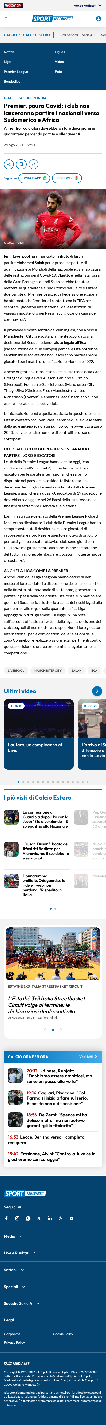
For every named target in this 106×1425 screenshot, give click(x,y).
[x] (38, 1218)
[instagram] (17, 1218)
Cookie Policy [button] (63, 1334)
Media (9, 1236)
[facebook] (6, 1218)
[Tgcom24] (13, 5)
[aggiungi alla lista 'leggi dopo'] (21, 164)
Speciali (11, 1286)
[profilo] (98, 18)
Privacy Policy (14, 1342)
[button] (53, 19)
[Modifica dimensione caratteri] (33, 164)
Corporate (12, 1334)
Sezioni (10, 1269)
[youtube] (71, 1218)
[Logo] (53, 19)
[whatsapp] (28, 1218)
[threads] (60, 1218)
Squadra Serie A (18, 1303)
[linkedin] (49, 1218)
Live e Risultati (16, 1252)
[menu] (7, 18)
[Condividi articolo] (9, 164)
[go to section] (97, 691)
